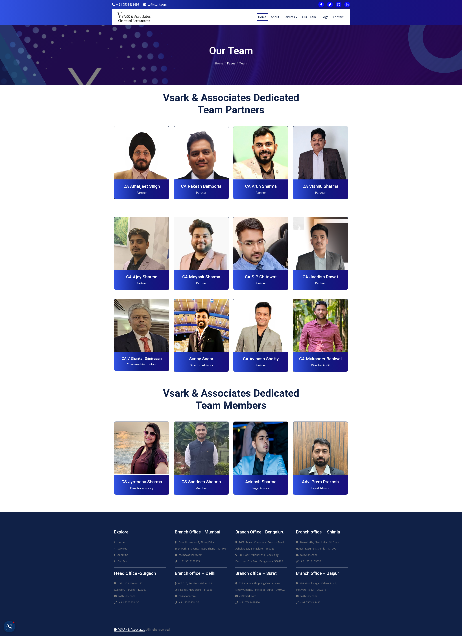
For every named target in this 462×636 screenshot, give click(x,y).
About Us (122, 555)
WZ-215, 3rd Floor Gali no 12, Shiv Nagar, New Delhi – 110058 (194, 586)
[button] (9, 626)
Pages (231, 63)
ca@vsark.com (157, 4)
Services (289, 17)
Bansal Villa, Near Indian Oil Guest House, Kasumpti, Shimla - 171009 (318, 545)
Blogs (324, 17)
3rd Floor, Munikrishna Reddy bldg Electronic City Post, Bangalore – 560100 (259, 558)
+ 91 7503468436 (127, 4)
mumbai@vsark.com (190, 555)
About (275, 17)
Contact (338, 17)
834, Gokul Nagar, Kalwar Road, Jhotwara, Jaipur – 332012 (316, 586)
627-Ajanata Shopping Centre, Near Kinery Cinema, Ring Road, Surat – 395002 (260, 586)
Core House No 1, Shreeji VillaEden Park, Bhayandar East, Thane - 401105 (200, 545)
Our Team (309, 17)
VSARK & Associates (131, 629)
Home (262, 17)
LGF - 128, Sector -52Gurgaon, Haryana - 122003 (130, 586)
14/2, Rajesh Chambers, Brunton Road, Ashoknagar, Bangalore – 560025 (260, 545)
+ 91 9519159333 (189, 561)
